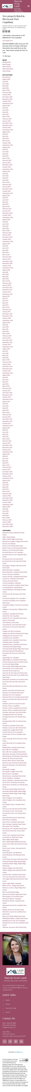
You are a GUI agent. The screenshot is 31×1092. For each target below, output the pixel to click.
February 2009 (7, 520)
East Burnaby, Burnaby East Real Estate (15, 662)
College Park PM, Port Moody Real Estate (15, 633)
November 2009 (7, 500)
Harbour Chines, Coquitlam (11, 706)
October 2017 (6, 292)
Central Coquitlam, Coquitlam (11, 583)
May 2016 (5, 329)
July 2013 (5, 404)
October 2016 (6, 318)
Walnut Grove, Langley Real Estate (13, 885)
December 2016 (7, 314)
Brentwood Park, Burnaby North (12, 559)
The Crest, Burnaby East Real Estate (13, 877)
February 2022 (6, 184)
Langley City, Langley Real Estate (12, 730)
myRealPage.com (18, 1052)
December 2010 (7, 472)
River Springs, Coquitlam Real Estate (14, 824)
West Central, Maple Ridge (10, 892)
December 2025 (7, 97)
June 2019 (5, 248)
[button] (4, 1041)
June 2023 (5, 152)
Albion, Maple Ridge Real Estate (12, 539)
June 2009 (5, 511)
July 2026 (5, 81)
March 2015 (6, 360)
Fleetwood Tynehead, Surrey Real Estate (15, 679)
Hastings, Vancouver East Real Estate (14, 712)
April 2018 (5, 279)
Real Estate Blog (7, 69)
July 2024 (5, 134)
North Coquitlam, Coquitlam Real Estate (15, 780)
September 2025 (7, 103)
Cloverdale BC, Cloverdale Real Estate (14, 625)
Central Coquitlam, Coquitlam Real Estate (15, 585)
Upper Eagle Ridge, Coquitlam (11, 883)
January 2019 (6, 259)
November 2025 (7, 99)
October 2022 (6, 167)
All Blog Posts (6, 62)
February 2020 (6, 233)
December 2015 (7, 340)
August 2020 (6, 219)
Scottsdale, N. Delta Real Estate (12, 837)
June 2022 (5, 176)
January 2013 (6, 417)
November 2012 (7, 421)
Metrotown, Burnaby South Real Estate (14, 754)
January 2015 (6, 364)
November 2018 (7, 263)
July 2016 (5, 325)
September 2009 (7, 504)
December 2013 (7, 393)
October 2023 (6, 143)
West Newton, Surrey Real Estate (12, 896)
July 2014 (5, 377)
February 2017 (6, 309)
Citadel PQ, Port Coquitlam (10, 616)
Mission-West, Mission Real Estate (13, 760)
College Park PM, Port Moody (11, 631)
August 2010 (6, 480)
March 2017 (6, 307)
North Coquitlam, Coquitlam (11, 778)
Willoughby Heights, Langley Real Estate (15, 918)
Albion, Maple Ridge (8, 537)
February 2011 (6, 467)
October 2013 (6, 397)
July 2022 (5, 173)
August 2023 (6, 147)
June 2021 (5, 200)
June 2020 (5, 224)
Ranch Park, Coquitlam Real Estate (13, 822)
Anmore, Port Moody (9, 544)
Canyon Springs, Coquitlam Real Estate (14, 576)
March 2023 (6, 158)
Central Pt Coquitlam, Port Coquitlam (14, 598)
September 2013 (7, 399)
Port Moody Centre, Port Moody (12, 811)
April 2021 (5, 204)
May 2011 (5, 461)
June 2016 (5, 327)
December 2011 (7, 445)
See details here (7, 41)
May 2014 (5, 382)
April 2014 (5, 384)
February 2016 (6, 336)
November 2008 (7, 526)
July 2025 (5, 108)
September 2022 (7, 169)
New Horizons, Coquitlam (10, 774)
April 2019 (5, 252)
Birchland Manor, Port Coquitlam (12, 552)
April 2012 (5, 436)
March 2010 (6, 491)
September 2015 (7, 347)
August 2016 (6, 322)
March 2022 (6, 182)
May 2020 (5, 226)
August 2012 (6, 428)
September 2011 (7, 452)
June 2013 (5, 406)
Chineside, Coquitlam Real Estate (12, 614)
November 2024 (7, 125)
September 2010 (7, 478)
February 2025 (6, 119)
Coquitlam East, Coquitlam (10, 638)
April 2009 (5, 515)
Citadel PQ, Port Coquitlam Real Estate (14, 618)
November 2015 (7, 342)
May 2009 (5, 513)
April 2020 (5, 228)
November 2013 (7, 395)
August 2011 (6, 454)
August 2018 (6, 270)
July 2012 (5, 430)
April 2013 (5, 410)
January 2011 (6, 469)
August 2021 (6, 195)
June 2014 (5, 380)
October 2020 (6, 215)
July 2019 (5, 246)
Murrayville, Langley (8, 769)
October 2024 (6, 127)
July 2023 (5, 149)
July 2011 (5, 456)
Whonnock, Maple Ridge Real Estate (13, 916)
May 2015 (5, 355)
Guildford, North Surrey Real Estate (13, 703)
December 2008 (7, 524)
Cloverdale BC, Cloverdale (10, 622)
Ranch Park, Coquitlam (9, 820)
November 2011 (7, 447)
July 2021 (5, 198)
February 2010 (6, 493)
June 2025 (5, 110)
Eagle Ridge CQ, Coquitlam (10, 657)
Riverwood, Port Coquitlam (10, 826)
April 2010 (5, 489)
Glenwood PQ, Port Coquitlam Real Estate (15, 697)
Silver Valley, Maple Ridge (10, 839)
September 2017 (7, 294)
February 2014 (6, 388)
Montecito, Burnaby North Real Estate (14, 763)
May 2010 (5, 487)
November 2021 (7, 189)
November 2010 (7, 474)
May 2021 (5, 202)
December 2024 (7, 123)
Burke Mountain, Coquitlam (11, 570)
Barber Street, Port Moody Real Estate (14, 548)
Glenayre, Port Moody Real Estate (13, 693)
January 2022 (6, 187)
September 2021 (7, 193)
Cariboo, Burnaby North (10, 581)
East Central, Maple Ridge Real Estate (14, 666)
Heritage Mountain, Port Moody (12, 714)
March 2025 (6, 116)
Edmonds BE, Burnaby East (11, 671)
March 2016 (6, 333)
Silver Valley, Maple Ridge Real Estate (14, 842)
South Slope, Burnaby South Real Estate (15, 859)
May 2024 (5, 136)
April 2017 (5, 305)
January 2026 (6, 94)
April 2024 (5, 138)
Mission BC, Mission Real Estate (12, 758)
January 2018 (6, 285)
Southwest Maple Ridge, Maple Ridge (14, 861)
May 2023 (5, 154)
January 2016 (6, 338)
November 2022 (7, 165)
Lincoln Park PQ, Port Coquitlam (12, 732)
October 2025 (6, 101)
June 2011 (5, 458)
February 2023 (6, 160)
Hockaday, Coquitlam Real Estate (12, 725)
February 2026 (6, 92)
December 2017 (7, 287)
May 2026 (5, 86)
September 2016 (7, 320)
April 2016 (5, 331)
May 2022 (5, 178)
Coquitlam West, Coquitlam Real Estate (14, 644)
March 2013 (6, 412)
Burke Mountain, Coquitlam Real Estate (14, 572)
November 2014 (7, 369)
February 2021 (6, 208)
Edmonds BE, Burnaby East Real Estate (14, 673)
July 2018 (5, 272)
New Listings (6, 64)
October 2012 (6, 423)
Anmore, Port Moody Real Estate (12, 546)
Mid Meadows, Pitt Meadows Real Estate (15, 756)
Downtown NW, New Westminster (13, 651)
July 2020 (5, 222)
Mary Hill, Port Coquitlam (10, 749)
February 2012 (6, 441)
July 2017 (5, 298)
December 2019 (7, 237)
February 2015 (6, 362)
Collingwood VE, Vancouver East (12, 636)
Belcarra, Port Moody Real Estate (12, 550)
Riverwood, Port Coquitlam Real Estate (14, 828)
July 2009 (5, 509)
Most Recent (6, 77)
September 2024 (7, 130)
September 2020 (7, 217)
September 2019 (7, 241)
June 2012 (5, 432)
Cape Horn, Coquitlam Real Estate (13, 579)
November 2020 (7, 213)
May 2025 (5, 112)
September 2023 (7, 145)
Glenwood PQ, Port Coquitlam (11, 695)
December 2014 (7, 366)
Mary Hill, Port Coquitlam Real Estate (14, 752)
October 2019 (6, 239)
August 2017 (6, 296)
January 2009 (6, 522)
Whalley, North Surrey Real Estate (13, 910)
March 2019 (6, 255)
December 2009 (7, 498)
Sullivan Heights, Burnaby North (12, 868)
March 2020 (6, 230)
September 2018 (7, 268)
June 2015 (5, 353)
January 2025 (6, 121)
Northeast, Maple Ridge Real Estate (13, 789)
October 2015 (6, 344)
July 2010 (5, 483)
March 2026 (6, 90)
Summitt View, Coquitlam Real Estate (14, 874)
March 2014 (6, 386)
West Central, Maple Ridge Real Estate (14, 894)
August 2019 (6, 244)
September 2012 (7, 425)
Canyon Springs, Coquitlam (11, 574)
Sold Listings (6, 71)
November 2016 (7, 316)
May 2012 (5, 434)
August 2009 (6, 507)
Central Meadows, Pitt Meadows (12, 587)
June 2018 (5, 274)
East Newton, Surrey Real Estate (12, 668)
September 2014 (7, 373)
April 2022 (5, 180)
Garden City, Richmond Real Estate (13, 690)
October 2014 (6, 371)
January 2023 (6, 162)
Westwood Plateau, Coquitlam (11, 899)
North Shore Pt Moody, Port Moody (13, 782)
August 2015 (6, 349)
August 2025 (6, 105)
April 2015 (5, 358)
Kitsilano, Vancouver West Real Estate (14, 728)
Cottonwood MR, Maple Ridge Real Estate (15, 649)
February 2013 (6, 415)
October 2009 (6, 502)
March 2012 (6, 439)
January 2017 (6, 312)
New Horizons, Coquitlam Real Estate (14, 776)
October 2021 (6, 191)
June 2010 (5, 485)
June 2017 (5, 301)
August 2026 (6, 79)
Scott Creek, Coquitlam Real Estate (13, 835)
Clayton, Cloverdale (8, 620)
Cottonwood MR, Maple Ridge (11, 647)
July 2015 (5, 351)
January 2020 (6, 235)
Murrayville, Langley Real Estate (12, 771)
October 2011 (6, 450)
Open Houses (6, 66)
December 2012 (7, 419)
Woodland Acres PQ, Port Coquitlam (13, 920)
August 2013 (6, 401)
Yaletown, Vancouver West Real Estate (14, 927)
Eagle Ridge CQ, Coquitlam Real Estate (14, 660)
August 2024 (6, 132)
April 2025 (5, 114)
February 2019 (6, 257)
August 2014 (6, 375)
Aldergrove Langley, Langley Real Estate (15, 541)
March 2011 (6, 465)
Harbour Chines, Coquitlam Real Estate (14, 708)
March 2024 (6, 141)
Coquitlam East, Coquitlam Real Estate (14, 640)
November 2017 (7, 290)
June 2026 (5, 84)
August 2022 (6, 171)
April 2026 (5, 88)
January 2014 (6, 390)
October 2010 (6, 476)
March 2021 (6, 206)
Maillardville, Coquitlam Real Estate (13, 747)
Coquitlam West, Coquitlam (10, 642)
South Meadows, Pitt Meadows (12, 852)
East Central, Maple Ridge (10, 664)
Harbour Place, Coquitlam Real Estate (14, 710)
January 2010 (6, 496)
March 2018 (6, 281)
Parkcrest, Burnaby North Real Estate (14, 809)
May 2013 (5, 408)
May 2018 (5, 276)
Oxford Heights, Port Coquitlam (12, 798)
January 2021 (6, 211)
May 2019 (5, 250)
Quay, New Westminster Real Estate (13, 817)
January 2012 (6, 443)
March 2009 (6, 518)
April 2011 (5, 463)
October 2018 (6, 266)
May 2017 (5, 303)
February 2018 (6, 283)
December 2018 (7, 261)
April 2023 (5, 156)
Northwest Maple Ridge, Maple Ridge (14, 791)
